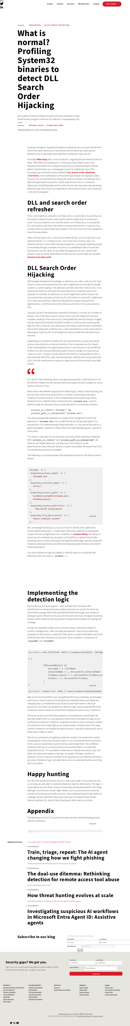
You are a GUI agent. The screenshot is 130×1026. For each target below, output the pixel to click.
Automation (6, 997)
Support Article (83, 987)
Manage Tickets (84, 994)
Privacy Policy (109, 987)
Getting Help (83, 990)
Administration (33, 990)
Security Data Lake (9, 990)
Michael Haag (36, 125)
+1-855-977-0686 (78, 1014)
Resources (35, 25)
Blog (47, 25)
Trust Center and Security (112, 990)
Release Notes (33, 997)
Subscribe (80, 950)
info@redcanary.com (65, 1014)
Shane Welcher (55, 125)
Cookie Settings (98, 1016)
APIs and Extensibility (35, 992)
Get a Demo (111, 4)
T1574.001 (33, 175)
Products (50, 4)
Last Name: (107, 939)
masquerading (80, 534)
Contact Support (84, 992)
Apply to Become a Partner (62, 990)
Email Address (77, 967)
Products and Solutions (36, 987)
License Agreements (111, 994)
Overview (57, 987)
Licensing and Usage (35, 994)
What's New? (7, 1001)
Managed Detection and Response (13, 987)
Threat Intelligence (8, 994)
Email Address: (74, 946)
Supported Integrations (35, 999)
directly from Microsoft (39, 257)
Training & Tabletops (9, 992)
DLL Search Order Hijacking (81, 172)
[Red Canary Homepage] (17, 4)
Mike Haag (42, 159)
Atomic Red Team (8, 999)
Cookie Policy (109, 992)
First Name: (74, 939)
